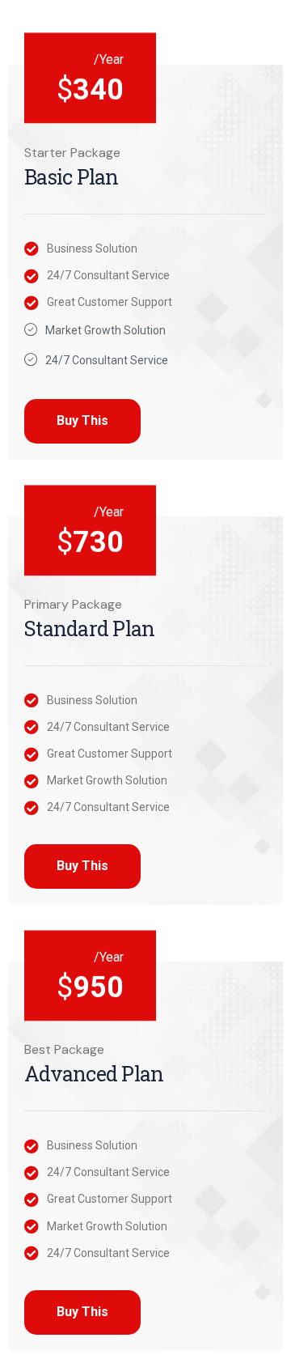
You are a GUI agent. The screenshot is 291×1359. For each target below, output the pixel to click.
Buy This (82, 420)
